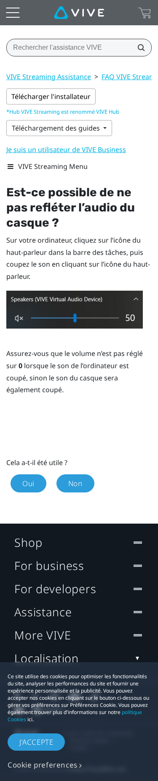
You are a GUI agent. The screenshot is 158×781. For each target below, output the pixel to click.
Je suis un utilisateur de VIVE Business (66, 149)
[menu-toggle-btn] (12, 12)
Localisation (46, 658)
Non (75, 483)
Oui (28, 483)
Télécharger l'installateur (51, 96)
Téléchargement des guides (57, 128)
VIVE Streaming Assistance (48, 76)
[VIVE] (79, 12)
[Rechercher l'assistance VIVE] (138, 47)
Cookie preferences (43, 765)
